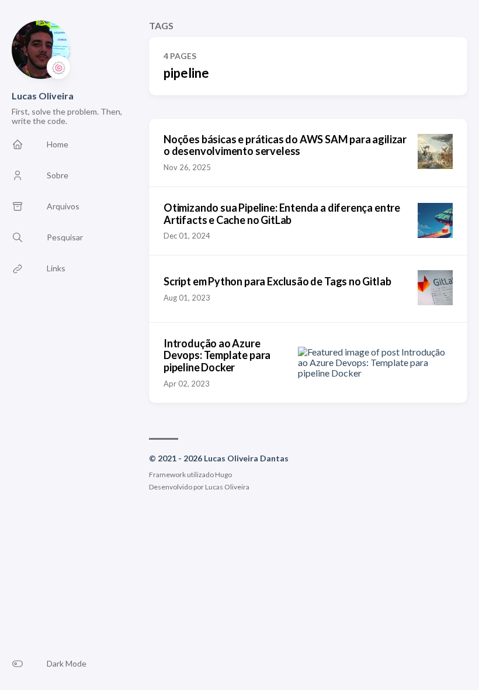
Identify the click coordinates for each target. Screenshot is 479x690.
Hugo (223, 474)
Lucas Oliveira (43, 95)
